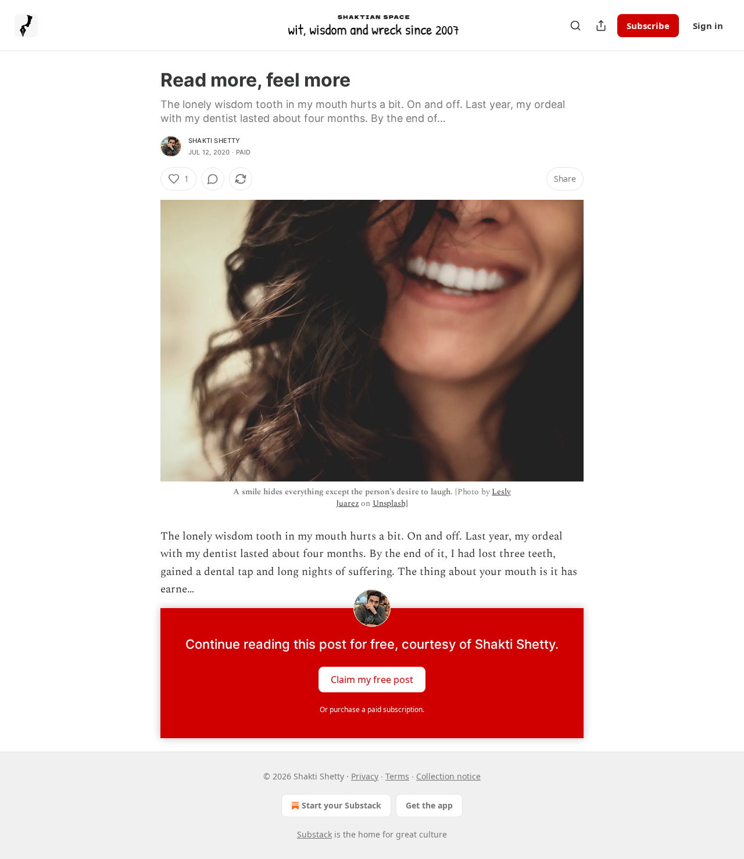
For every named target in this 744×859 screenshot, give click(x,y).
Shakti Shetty (214, 140)
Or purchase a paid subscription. (372, 709)
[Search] (575, 25)
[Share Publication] (601, 25)
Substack (314, 834)
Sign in (708, 25)
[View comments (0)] (212, 179)
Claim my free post (372, 679)
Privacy (364, 776)
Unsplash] (390, 503)
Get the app (429, 805)
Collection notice (448, 776)
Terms (397, 776)
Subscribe (648, 25)
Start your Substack (341, 805)
